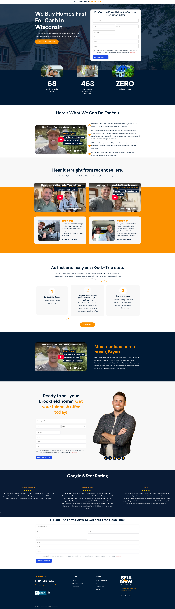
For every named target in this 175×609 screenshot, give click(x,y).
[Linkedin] (129, 595)
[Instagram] (125, 595)
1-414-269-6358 (95, 2)
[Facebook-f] (121, 595)
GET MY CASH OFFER (100, 57)
